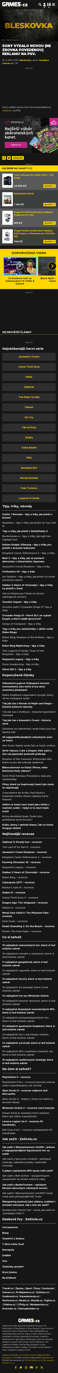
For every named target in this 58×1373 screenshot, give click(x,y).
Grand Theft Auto (29, 366)
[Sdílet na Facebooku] (4, 158)
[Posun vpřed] (52, 266)
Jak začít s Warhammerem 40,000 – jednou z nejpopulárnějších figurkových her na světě (28, 1150)
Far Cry (29, 417)
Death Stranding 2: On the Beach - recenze (28, 926)
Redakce (16, 1355)
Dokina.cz (9, 1304)
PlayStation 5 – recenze (16, 1077)
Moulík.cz (37, 1300)
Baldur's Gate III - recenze (18, 887)
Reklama (6, 1355)
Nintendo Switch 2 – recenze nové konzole (28, 1108)
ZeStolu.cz (42, 1292)
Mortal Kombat (29, 478)
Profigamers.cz (25, 1292)
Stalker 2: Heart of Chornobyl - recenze (26, 872)
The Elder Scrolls (29, 397)
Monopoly (8, 1249)
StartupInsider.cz (28, 1308)
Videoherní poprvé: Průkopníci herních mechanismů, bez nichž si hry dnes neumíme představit (25, 686)
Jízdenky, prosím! (13, 1266)
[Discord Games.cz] (31, 1367)
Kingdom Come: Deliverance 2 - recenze (27, 857)
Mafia (29, 377)
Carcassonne (10, 1227)
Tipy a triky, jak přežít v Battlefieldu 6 (25, 531)
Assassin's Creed (29, 356)
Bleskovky (26, 60)
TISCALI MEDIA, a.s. (33, 1360)
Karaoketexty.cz (29, 1296)
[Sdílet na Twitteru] (9, 158)
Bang (5, 1233)
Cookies (24, 1355)
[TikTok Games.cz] (36, 1367)
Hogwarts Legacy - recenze (19, 867)
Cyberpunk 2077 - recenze (18, 882)
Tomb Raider (29, 447)
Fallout (29, 407)
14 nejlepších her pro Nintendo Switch (25, 995)
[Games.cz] (15, 4)
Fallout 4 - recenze (13, 907)
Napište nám (48, 1358)
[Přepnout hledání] (40, 4)
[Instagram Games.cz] (26, 1367)
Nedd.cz (24, 1300)
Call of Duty (29, 427)
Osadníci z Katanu (13, 1238)
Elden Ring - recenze (15, 877)
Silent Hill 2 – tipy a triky (16, 669)
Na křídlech (9, 1278)
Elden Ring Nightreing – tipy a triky (23, 645)
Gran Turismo (29, 488)
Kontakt (6, 1358)
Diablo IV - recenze (13, 892)
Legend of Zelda (29, 498)
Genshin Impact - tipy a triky (19, 602)
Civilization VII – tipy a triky (18, 571)
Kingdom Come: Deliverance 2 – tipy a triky (28, 553)
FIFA (29, 457)
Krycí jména (9, 1272)
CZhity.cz (22, 1304)
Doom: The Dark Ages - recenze (21, 931)
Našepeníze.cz (39, 1304)
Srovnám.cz (9, 1308)
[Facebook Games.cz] (16, 1367)
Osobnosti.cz (10, 1296)
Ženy (37, 1288)
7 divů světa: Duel (13, 1244)
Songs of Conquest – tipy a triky (21, 624)
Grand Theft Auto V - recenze (20, 897)
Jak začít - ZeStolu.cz (19, 1139)
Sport (28, 1288)
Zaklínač (29, 387)
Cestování (48, 1288)
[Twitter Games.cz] (21, 1367)
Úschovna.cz (9, 1300)
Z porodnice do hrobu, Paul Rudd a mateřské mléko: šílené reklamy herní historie (25, 796)
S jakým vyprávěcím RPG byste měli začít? (27, 1170)
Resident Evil (29, 468)
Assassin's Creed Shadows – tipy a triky (26, 566)
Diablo (29, 437)
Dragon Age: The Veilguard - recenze (25, 902)
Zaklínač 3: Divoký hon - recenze (22, 842)
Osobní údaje (36, 1355)
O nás (13, 1358)
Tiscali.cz (8, 1288)
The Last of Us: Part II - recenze (21, 847)
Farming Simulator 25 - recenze (21, 862)
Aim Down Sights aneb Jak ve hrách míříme (28, 745)
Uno (4, 1261)
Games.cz (8, 1292)
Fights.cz (49, 1300)
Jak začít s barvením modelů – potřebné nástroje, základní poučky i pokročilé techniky (26, 1162)
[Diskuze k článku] (16, 63)
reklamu (7, 110)
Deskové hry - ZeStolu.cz (22, 1219)
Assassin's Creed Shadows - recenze (24, 852)
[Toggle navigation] (53, 4)
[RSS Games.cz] (42, 1367)
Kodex (46, 1355)
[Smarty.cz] (29, 135)
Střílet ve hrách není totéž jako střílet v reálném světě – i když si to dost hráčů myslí (26, 808)
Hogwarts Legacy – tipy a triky (20, 659)
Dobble (6, 1255)
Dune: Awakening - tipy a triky (20, 664)
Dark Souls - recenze (15, 921)
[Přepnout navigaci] (44, 4)
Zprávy (19, 1288)
